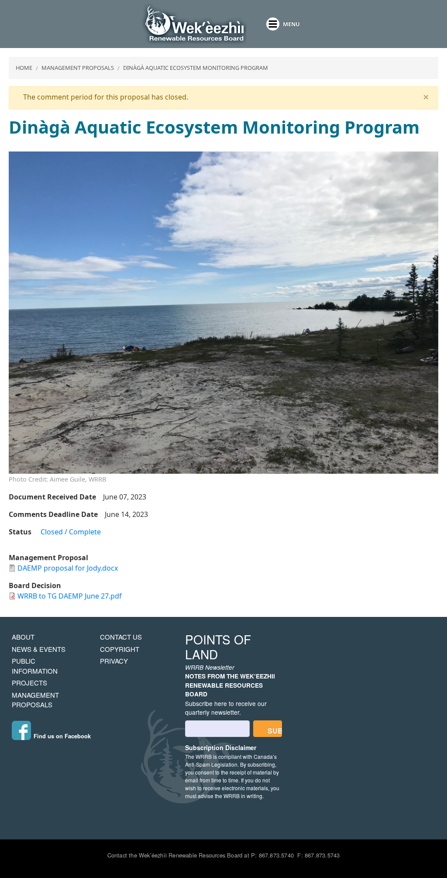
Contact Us (121, 636)
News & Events (38, 649)
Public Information (35, 665)
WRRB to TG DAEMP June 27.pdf (69, 596)
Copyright (119, 649)
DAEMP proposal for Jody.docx (67, 568)
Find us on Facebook (62, 736)
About (23, 636)
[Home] (194, 24)
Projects (29, 682)
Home (24, 68)
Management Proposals (77, 68)
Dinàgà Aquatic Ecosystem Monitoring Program (195, 68)
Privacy (114, 660)
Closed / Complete (71, 532)
